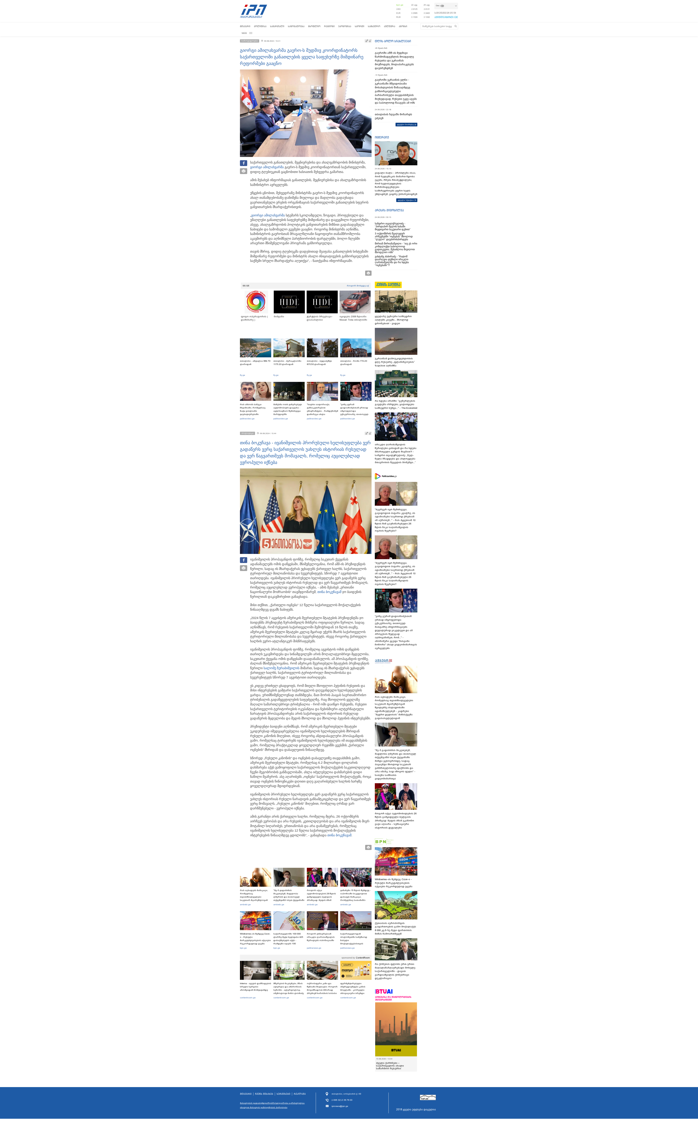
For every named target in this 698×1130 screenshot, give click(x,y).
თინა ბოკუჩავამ (329, 592)
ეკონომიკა (344, 26)
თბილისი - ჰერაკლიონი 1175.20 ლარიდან (287, 363)
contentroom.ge (248, 997)
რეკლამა (300, 1096)
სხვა (244, 33)
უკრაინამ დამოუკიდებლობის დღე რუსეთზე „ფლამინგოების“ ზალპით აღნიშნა (395, 362)
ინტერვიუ (382, 137)
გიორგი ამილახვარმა (267, 167)
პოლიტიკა (260, 26)
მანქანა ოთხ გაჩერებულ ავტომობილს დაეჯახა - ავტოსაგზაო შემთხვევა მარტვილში (287, 409)
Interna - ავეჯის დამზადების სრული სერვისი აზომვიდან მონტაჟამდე (255, 986)
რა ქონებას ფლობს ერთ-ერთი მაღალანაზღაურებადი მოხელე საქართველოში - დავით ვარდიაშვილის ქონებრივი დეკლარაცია (395, 971)
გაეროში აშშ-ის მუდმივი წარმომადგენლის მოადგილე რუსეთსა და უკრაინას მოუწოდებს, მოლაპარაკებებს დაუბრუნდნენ (394, 60)
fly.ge (242, 375)
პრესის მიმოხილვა (389, 210)
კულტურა (389, 26)
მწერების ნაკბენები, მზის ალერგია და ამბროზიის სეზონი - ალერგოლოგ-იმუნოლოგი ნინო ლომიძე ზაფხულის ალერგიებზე (288, 990)
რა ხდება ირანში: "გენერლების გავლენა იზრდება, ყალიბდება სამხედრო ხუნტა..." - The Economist (396, 404)
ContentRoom (363, 958)
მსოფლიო (314, 26)
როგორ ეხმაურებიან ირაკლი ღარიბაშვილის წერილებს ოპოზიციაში (321, 937)
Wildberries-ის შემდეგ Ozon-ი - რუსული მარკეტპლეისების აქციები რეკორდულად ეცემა (255, 939)
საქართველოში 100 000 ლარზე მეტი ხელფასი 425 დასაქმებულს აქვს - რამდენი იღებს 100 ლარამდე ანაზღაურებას (288, 940)
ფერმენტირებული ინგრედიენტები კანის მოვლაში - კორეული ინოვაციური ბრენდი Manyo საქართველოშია (353, 990)
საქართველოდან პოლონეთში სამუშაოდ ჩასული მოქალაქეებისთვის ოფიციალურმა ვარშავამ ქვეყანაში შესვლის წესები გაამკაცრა (355, 944)
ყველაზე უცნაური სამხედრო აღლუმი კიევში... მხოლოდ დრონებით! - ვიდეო (393, 320)
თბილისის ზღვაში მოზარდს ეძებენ (393, 116)
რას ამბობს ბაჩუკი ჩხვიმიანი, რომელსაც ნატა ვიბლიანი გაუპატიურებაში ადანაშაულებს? (253, 411)
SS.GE (246, 285)
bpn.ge (399, 5)
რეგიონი (329, 26)
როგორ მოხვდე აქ (358, 285)
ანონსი (403, 26)
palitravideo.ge (247, 418)
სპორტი (359, 26)
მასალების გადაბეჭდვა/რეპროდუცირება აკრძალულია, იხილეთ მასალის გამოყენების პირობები (272, 1108)
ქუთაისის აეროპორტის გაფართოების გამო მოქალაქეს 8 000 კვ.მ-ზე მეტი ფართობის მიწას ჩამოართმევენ (395, 928)
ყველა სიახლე (405, 124)
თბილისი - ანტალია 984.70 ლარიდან (255, 363)
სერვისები (283, 1096)
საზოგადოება (296, 26)
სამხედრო (374, 26)
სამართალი (277, 26)
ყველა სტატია (406, 200)
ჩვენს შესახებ (264, 1096)
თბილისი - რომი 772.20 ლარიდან (353, 363)
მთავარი (245, 26)
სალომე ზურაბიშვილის (281, 668)
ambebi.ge (245, 904)
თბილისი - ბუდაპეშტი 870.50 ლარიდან (319, 363)
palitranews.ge (314, 948)
